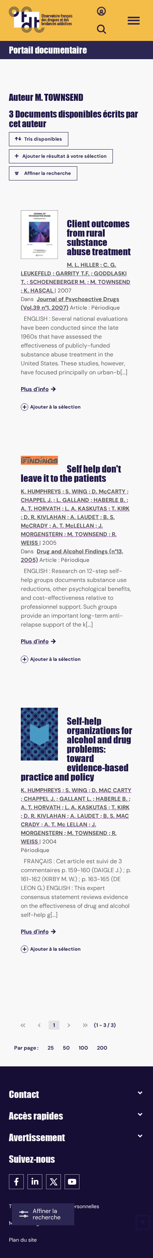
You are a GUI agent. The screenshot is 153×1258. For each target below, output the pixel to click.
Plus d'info (35, 389)
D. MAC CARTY (111, 790)
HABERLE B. (109, 500)
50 (66, 1047)
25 (51, 1047)
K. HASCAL (38, 290)
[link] (23, 1025)
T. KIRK (120, 508)
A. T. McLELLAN (73, 525)
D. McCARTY (109, 491)
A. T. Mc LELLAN (65, 824)
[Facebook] (16, 1181)
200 (102, 1047)
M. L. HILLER (83, 265)
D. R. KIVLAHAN (45, 517)
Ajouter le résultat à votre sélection (64, 156)
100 (83, 1047)
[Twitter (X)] (53, 1181)
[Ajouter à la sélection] (24, 407)
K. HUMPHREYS (41, 491)
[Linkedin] (34, 1181)
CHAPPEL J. (36, 500)
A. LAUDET (84, 517)
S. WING (76, 491)
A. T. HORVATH (41, 508)
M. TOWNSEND (110, 282)
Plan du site (23, 1239)
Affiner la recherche (47, 173)
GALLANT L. (75, 799)
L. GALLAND (72, 500)
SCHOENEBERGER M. (58, 282)
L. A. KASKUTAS (86, 508)
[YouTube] (72, 1181)
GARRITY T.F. (72, 273)
